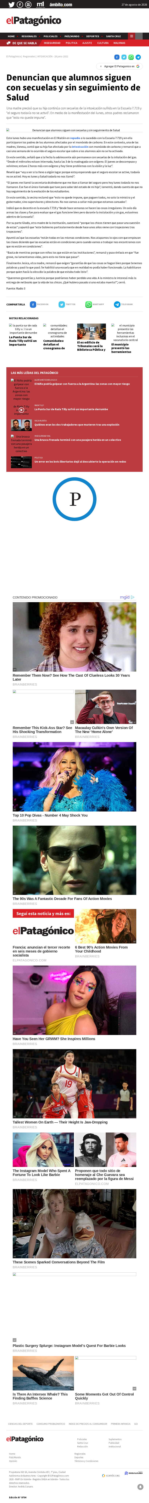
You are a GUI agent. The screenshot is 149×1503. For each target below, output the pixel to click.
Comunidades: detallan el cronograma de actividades (54, 346)
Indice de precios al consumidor (88, 1423)
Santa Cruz (113, 36)
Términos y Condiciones (86, 1461)
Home (11, 36)
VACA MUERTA (41, 420)
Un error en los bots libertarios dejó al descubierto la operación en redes (80, 461)
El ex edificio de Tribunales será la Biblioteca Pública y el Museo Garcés (91, 347)
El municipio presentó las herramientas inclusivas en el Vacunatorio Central (122, 353)
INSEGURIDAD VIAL (43, 436)
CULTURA (102, 43)
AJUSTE (87, 43)
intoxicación (80, 146)
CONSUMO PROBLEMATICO (51, 1423)
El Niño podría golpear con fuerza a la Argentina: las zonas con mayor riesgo (82, 384)
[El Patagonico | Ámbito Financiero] (61, 4)
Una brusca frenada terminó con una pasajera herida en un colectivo (78, 440)
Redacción (82, 1446)
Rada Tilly (39, 405)
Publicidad (114, 1442)
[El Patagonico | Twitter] (11, 4)
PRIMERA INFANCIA (120, 1423)
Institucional (115, 1446)
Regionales (29, 36)
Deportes (92, 36)
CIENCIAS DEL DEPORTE (20, 1423)
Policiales (51, 36)
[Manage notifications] (140, 1487)
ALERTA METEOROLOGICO (46, 380)
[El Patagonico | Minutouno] (40, 4)
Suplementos (115, 1439)
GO (136, 1423)
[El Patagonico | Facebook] (20, 4)
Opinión (13, 1461)
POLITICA (71, 43)
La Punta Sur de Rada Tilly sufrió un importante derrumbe (23, 342)
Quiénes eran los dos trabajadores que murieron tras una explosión (77, 424)
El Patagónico (13, 56)
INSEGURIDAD (52, 43)
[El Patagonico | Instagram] (28, 4)
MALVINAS (119, 43)
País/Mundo (72, 36)
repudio (75, 138)
